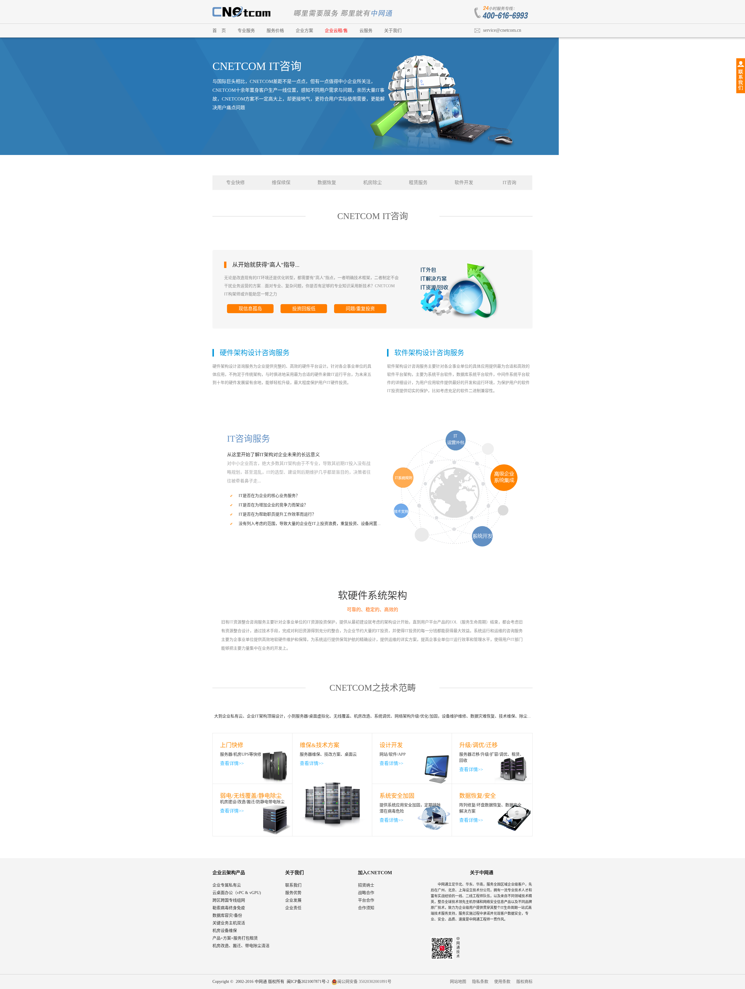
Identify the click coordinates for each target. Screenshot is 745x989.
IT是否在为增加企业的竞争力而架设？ (273, 505)
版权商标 (524, 981)
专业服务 (246, 30)
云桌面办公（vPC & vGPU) (236, 893)
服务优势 (293, 893)
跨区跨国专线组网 (228, 900)
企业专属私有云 (226, 885)
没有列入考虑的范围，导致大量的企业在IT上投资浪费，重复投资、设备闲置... (310, 523)
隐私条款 (480, 981)
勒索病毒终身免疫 (228, 908)
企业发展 (293, 900)
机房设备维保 (224, 930)
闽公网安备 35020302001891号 (364, 981)
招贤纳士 (366, 885)
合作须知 (366, 908)
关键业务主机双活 (228, 923)
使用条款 (502, 981)
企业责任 (293, 908)
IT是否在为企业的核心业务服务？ (269, 495)
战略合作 (366, 893)
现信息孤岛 (250, 308)
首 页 (219, 30)
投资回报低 (303, 308)
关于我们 (393, 30)
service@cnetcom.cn (502, 30)
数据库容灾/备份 (227, 915)
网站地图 (458, 981)
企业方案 (304, 30)
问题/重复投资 (360, 308)
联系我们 (293, 885)
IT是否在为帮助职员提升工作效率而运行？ (277, 514)
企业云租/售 (336, 30)
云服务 (365, 30)
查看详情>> (232, 763)
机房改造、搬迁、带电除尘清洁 (240, 946)
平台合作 (366, 900)
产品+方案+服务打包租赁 (235, 938)
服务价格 (275, 30)
